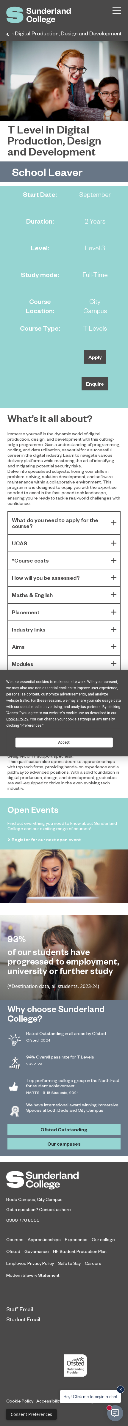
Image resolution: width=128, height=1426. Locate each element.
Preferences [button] (31, 725)
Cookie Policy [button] (17, 719)
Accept (64, 742)
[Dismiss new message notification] (120, 1389)
